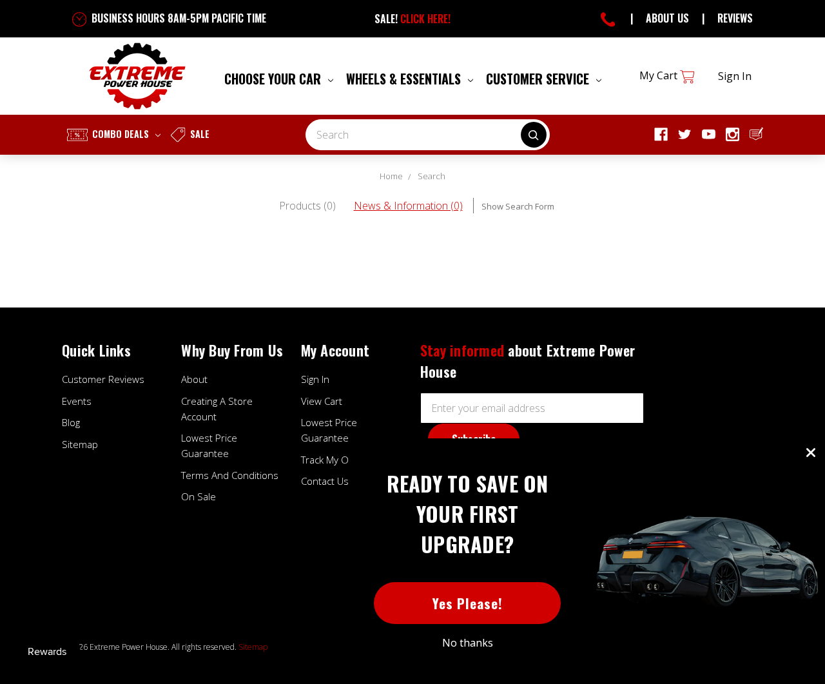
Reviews (735, 18)
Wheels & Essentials (405, 78)
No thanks (467, 643)
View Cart (321, 401)
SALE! (412, 18)
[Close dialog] (811, 453)
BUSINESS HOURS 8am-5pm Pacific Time (177, 18)
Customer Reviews (103, 379)
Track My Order (334, 459)
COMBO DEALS (120, 134)
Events (77, 401)
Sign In (315, 379)
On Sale (198, 496)
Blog (71, 422)
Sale (198, 134)
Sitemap (80, 444)
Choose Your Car (274, 78)
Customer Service (539, 78)
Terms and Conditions (229, 475)
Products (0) (307, 206)
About (194, 379)
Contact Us (325, 480)
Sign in (735, 76)
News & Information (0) (408, 206)
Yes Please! (467, 603)
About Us (667, 18)
